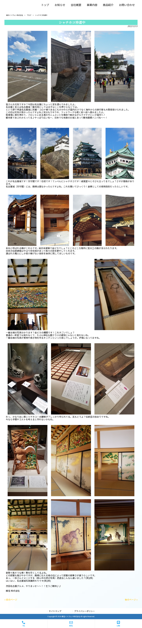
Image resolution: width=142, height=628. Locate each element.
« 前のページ (10, 599)
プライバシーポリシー (84, 611)
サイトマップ (55, 611)
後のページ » (131, 599)
